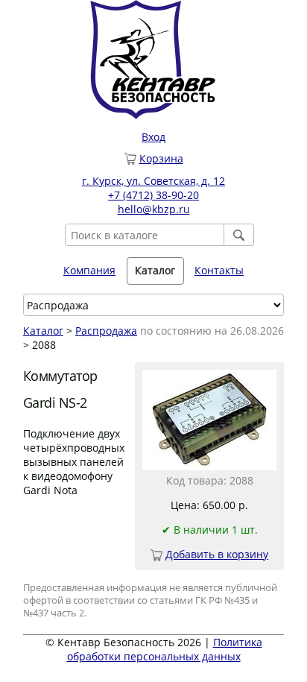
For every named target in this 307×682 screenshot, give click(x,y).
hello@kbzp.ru (154, 209)
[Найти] (239, 235)
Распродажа (106, 330)
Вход (153, 137)
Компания (89, 270)
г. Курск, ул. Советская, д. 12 (153, 181)
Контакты (219, 270)
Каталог (43, 330)
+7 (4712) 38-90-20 (153, 195)
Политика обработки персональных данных (164, 649)
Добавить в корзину (216, 554)
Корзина (161, 158)
